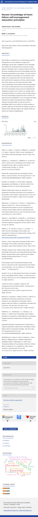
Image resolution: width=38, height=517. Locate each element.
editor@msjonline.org (25, 510)
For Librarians (6, 446)
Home (4, 8)
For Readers (6, 440)
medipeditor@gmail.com (11, 510)
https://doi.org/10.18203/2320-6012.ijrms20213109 (20, 41)
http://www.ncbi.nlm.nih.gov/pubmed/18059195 (16, 237)
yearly (34, 137)
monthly (29, 137)
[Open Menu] (2, 2)
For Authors (6, 443)
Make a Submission (10, 429)
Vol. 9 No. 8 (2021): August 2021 (23, 8)
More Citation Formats (11, 388)
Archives (10, 8)
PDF (5, 357)
